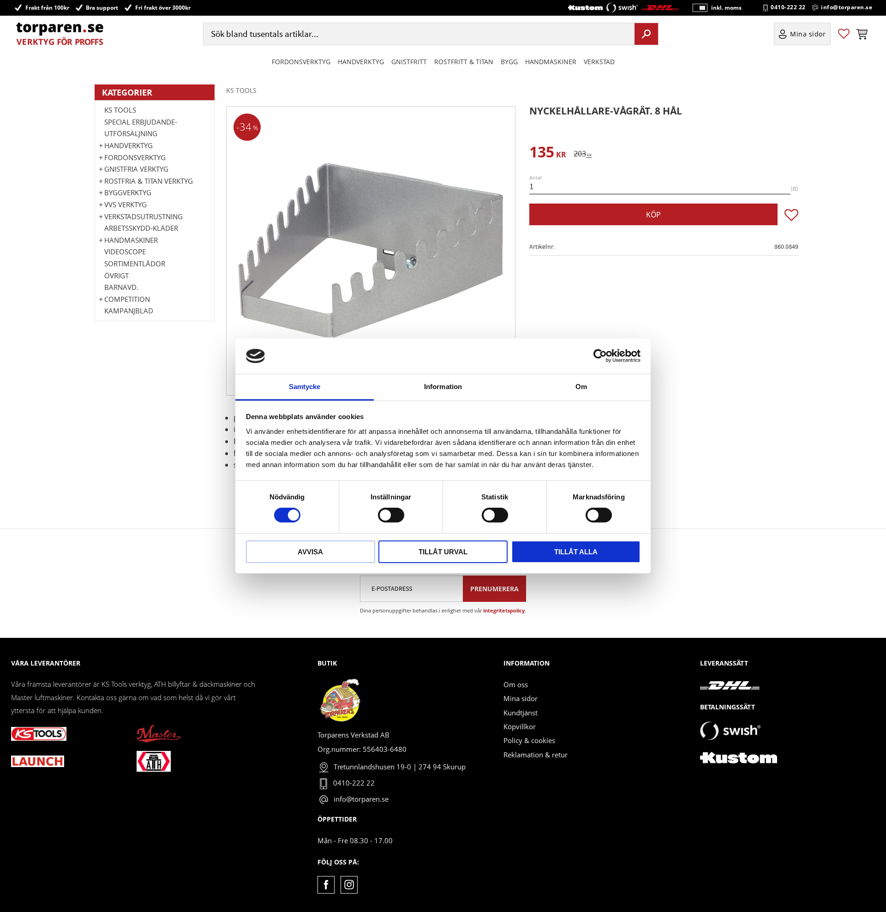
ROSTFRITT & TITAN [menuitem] (463, 61)
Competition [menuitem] (127, 299)
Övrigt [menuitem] (116, 275)
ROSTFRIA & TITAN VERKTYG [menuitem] (148, 181)
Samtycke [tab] (305, 386)
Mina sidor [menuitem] (808, 34)
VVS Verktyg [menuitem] (125, 204)
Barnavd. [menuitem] (121, 287)
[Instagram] (349, 884)
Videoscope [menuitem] (125, 251)
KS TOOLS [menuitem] (120, 109)
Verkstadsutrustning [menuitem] (143, 216)
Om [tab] (581, 386)
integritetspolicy (504, 610)
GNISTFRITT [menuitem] (409, 61)
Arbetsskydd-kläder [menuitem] (141, 228)
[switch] (391, 515)
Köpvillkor (519, 726)
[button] (844, 34)
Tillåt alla (576, 552)
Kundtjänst (520, 712)
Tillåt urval (443, 552)
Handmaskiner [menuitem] (550, 61)
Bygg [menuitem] (509, 61)
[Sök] (646, 33)
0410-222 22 (788, 7)
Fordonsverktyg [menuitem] (301, 61)
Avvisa (310, 552)
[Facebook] (326, 884)
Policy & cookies (529, 740)
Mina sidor (520, 698)
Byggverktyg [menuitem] (127, 192)
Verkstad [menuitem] (599, 61)
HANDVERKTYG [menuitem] (361, 61)
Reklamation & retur (535, 754)
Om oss (515, 684)
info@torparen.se (846, 7)
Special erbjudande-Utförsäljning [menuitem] (140, 127)
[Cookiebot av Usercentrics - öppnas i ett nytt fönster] (600, 356)
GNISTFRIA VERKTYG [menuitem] (136, 169)
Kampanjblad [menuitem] (128, 310)
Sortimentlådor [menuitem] (134, 263)
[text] (547, 153)
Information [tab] (443, 386)
